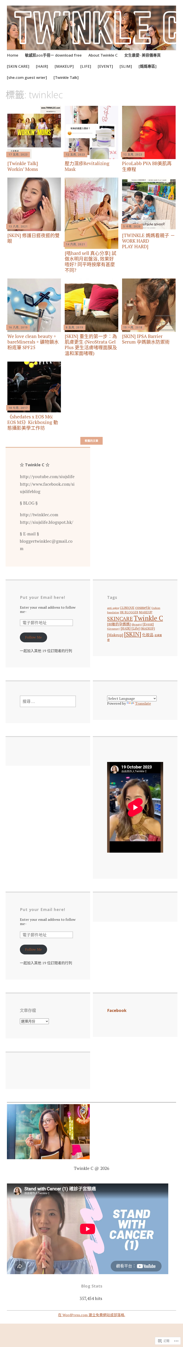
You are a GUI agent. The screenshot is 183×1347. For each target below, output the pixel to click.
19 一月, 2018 (132, 327)
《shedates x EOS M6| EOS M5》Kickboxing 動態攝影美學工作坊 (32, 422)
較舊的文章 (91, 440)
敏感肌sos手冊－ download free (53, 55)
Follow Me (33, 637)
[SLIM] (126, 66)
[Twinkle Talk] (66, 77)
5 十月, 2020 (132, 226)
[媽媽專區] (147, 66)
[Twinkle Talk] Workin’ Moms (22, 166)
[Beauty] (137, 624)
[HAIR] (42, 66)
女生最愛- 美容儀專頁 (142, 55)
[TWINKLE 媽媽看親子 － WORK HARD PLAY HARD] (148, 241)
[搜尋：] (48, 701)
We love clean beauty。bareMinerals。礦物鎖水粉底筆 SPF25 (33, 341)
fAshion (156, 608)
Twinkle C (148, 618)
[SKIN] (132, 634)
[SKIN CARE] (18, 66)
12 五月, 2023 (75, 154)
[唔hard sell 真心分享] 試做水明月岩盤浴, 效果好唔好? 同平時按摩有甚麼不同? (90, 261)
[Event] (148, 624)
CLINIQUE (127, 608)
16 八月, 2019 (18, 327)
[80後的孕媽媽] (119, 624)
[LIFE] (85, 66)
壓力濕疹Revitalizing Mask (87, 166)
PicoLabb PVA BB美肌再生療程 (147, 166)
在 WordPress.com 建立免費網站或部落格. (91, 1314)
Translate (143, 703)
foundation (113, 612)
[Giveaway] (113, 628)
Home (12, 55)
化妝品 (148, 635)
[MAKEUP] (64, 66)
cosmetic (143, 607)
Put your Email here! (42, 597)
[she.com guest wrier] (27, 77)
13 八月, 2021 (18, 226)
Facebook (117, 1010)
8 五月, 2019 (74, 327)
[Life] (135, 628)
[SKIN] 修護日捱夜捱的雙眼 (33, 238)
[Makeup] (115, 634)
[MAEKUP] (148, 628)
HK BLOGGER (129, 612)
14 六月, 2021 (75, 244)
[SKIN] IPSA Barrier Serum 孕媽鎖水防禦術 (146, 339)
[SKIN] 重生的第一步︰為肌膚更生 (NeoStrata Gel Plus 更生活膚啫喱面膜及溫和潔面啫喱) (91, 344)
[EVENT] (105, 66)
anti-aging (113, 608)
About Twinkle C (103, 55)
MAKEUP (145, 612)
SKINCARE (120, 618)
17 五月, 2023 (18, 154)
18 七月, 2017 (18, 408)
